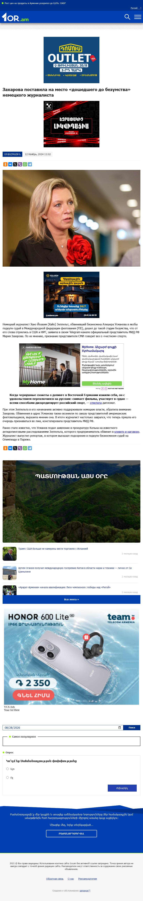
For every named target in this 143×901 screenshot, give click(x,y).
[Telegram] (30, 164)
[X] (15, 164)
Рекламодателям (87, 878)
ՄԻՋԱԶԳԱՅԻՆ (12, 154)
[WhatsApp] (25, 164)
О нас (71, 878)
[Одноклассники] (5, 164)
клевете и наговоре (126, 431)
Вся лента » (71, 599)
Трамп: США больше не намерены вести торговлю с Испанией (37, 3)
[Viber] (20, 164)
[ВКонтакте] (10, 164)
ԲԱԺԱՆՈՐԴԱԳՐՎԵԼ (71, 833)
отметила (96, 402)
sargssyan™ (85, 890)
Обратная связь (54, 878)
